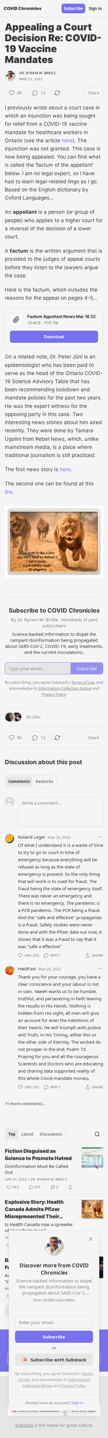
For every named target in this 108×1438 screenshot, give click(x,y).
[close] (90, 1239)
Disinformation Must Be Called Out (36, 1169)
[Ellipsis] (100, 837)
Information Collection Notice (65, 688)
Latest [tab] (27, 1134)
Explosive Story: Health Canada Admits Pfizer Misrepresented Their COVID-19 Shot (34, 1209)
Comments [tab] (19, 781)
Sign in (95, 8)
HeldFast (27, 969)
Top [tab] (11, 1134)
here (67, 140)
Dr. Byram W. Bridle (37, 73)
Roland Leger (31, 837)
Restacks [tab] (44, 781)
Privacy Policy (73, 1385)
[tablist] (31, 781)
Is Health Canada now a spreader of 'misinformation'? (39, 1227)
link (9, 492)
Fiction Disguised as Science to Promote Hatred (38, 1154)
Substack (24, 1425)
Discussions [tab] (51, 1134)
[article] (54, 1169)
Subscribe (73, 8)
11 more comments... (25, 1103)
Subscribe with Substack (58, 1360)
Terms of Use (82, 682)
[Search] (97, 1134)
